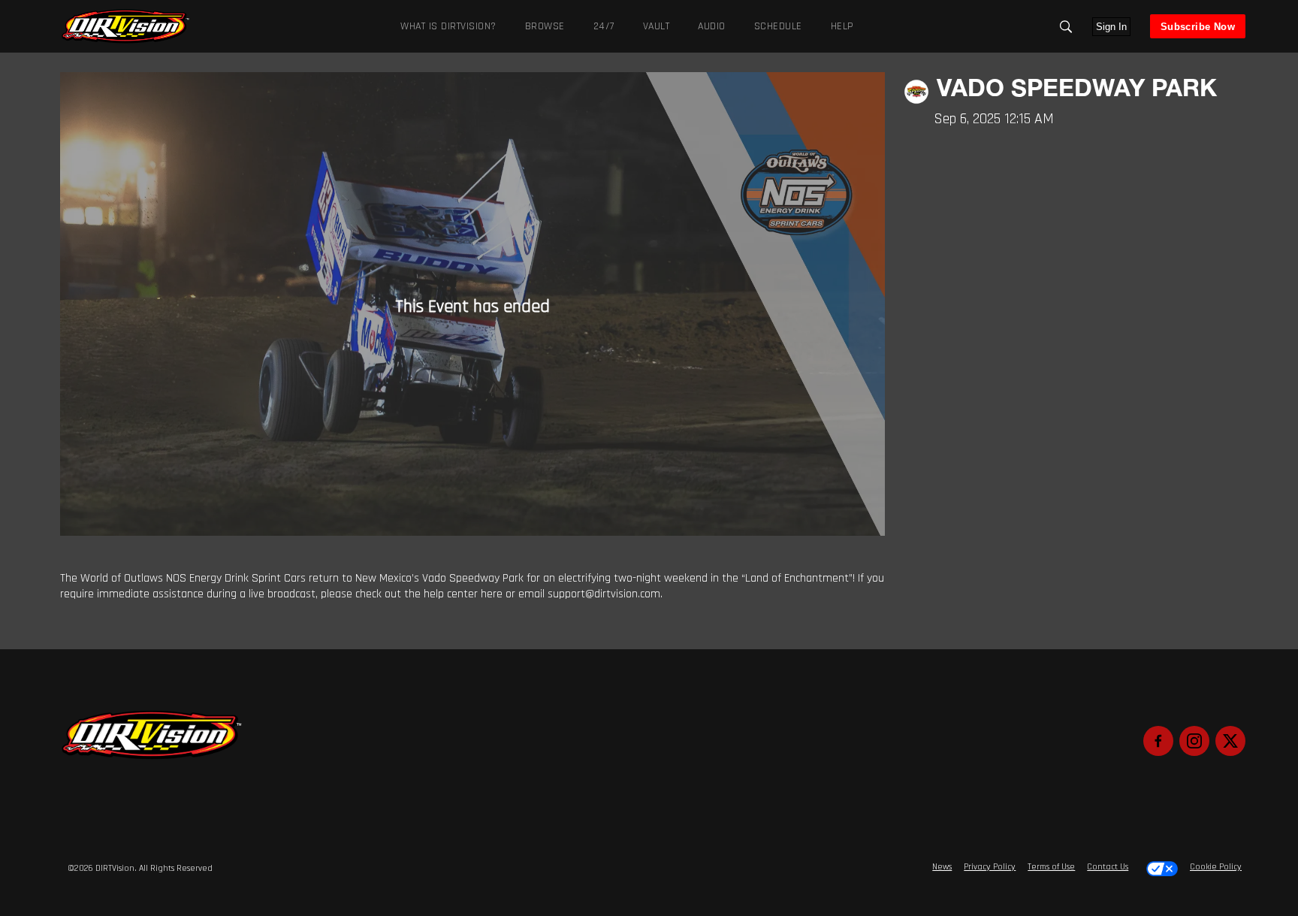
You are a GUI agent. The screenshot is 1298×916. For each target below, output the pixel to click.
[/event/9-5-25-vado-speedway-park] (125, 41)
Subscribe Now (1198, 26)
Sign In (1111, 26)
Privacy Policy (990, 866)
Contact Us (1107, 866)
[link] (125, 26)
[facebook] (1158, 741)
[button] (1066, 26)
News (942, 866)
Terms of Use (1051, 866)
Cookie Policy (1216, 866)
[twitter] (1230, 741)
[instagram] (1194, 741)
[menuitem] (542, 26)
